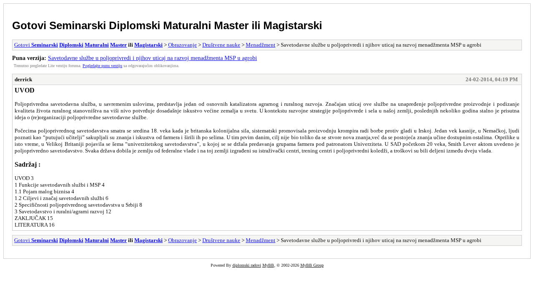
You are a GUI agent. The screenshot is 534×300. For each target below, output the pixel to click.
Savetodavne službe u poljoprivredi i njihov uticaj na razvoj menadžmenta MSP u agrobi (152, 58)
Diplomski (134, 25)
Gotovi (30, 25)
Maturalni (187, 25)
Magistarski (292, 25)
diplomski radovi (246, 265)
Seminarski (77, 25)
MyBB (268, 265)
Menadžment (260, 45)
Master (231, 25)
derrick (23, 79)
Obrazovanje (182, 45)
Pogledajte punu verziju (102, 65)
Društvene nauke (221, 45)
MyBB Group (312, 265)
